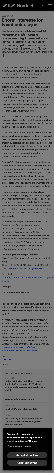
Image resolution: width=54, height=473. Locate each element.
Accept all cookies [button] (27, 455)
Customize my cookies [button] (19, 446)
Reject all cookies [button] (27, 462)
